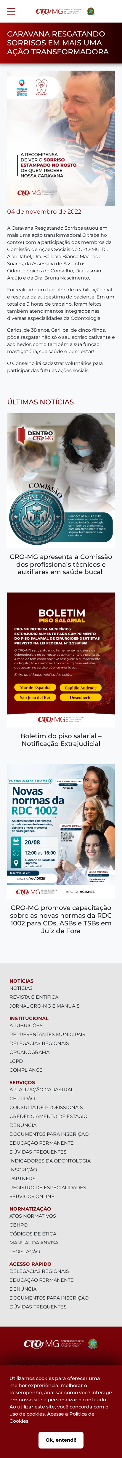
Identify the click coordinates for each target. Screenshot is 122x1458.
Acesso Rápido (30, 1264)
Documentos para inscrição (49, 1134)
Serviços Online (31, 1196)
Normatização (30, 1209)
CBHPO (18, 1225)
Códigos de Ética (32, 1234)
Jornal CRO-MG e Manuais (44, 1006)
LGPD (16, 1061)
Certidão (22, 1098)
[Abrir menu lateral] (11, 11)
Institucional (29, 1018)
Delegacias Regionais (39, 1043)
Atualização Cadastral (41, 1089)
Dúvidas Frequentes (38, 1152)
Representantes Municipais (47, 1034)
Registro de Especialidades (47, 1187)
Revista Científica (33, 997)
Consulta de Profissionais (46, 1107)
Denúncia (22, 1125)
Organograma (29, 1052)
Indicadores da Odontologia (50, 1161)
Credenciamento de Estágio (48, 1116)
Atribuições (26, 1025)
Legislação (24, 1251)
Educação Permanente (41, 1143)
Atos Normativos (32, 1216)
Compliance (26, 1070)
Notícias (21, 981)
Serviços (22, 1082)
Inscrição (23, 1170)
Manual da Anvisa (33, 1243)
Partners (22, 1178)
